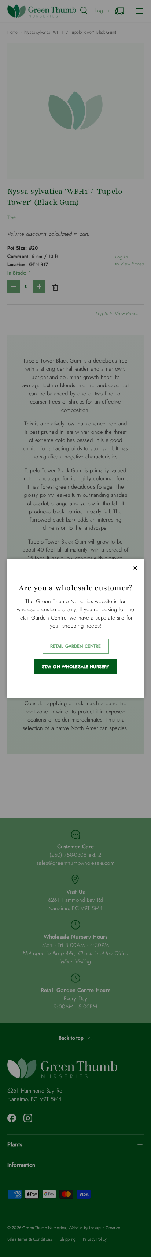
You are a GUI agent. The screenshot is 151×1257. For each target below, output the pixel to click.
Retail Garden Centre (75, 646)
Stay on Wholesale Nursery (76, 666)
